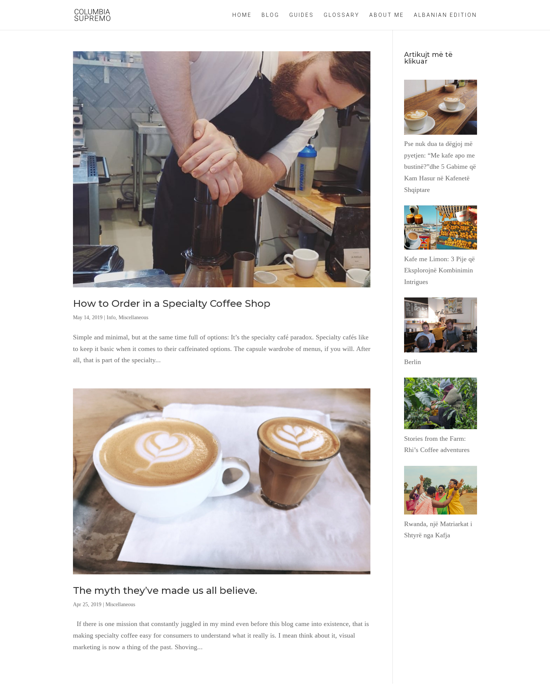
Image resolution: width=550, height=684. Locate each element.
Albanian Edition (445, 15)
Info (111, 317)
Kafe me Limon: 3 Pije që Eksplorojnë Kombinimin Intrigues (439, 270)
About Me (386, 15)
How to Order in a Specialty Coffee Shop (172, 303)
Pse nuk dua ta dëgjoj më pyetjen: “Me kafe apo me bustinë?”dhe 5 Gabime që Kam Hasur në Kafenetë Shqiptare (440, 166)
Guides (301, 15)
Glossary (342, 15)
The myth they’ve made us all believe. (165, 590)
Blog (270, 15)
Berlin (412, 362)
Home (242, 15)
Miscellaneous (133, 317)
